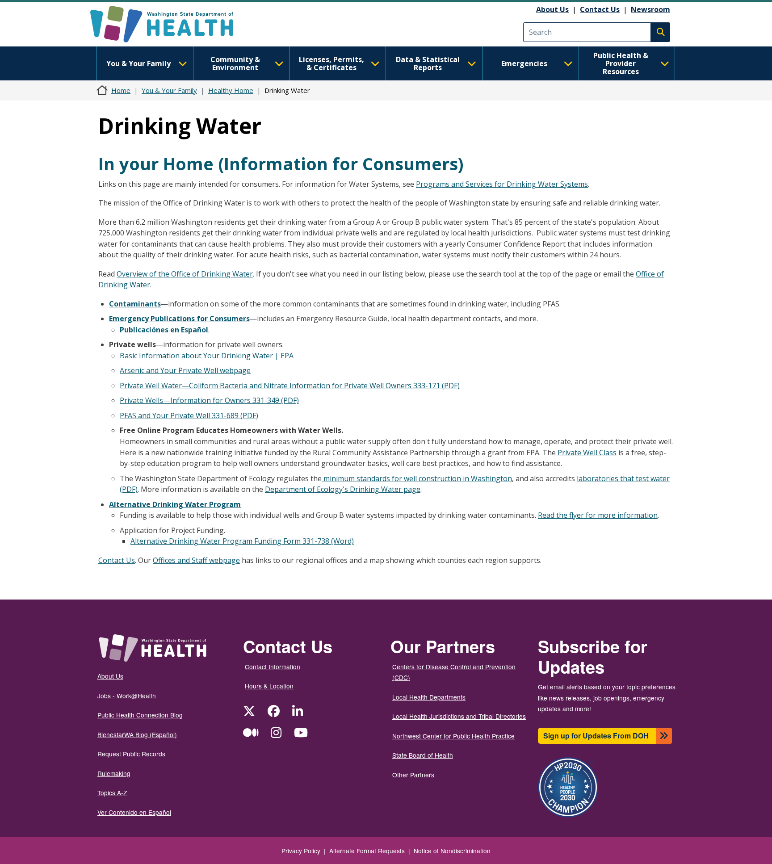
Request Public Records (131, 753)
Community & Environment (235, 63)
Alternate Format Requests (367, 850)
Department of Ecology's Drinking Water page (342, 489)
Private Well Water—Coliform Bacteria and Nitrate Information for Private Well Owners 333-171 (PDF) (290, 385)
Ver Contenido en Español (134, 812)
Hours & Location (269, 685)
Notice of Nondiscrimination (452, 850)
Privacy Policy (300, 850)
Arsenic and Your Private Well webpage (185, 370)
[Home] (169, 24)
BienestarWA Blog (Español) (137, 734)
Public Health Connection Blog (140, 714)
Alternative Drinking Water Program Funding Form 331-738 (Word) (242, 541)
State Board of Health (422, 755)
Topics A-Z (112, 792)
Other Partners (413, 774)
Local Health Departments (429, 696)
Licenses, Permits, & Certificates (331, 63)
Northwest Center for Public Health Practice (453, 735)
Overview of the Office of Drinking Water (185, 274)
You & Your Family (138, 63)
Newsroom (650, 9)
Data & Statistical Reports (428, 63)
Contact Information (272, 666)
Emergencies (524, 63)
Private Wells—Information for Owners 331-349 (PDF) (209, 400)
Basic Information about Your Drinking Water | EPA (207, 356)
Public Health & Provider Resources (620, 63)
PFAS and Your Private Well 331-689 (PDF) (189, 415)
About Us (552, 9)
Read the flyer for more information (598, 515)
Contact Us (600, 9)
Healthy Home (230, 90)
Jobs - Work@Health (126, 695)
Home (120, 90)
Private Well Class (587, 452)
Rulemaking (113, 773)
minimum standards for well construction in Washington (417, 478)
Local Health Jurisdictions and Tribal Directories (459, 716)
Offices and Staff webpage (196, 560)
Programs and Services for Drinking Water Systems (502, 184)
